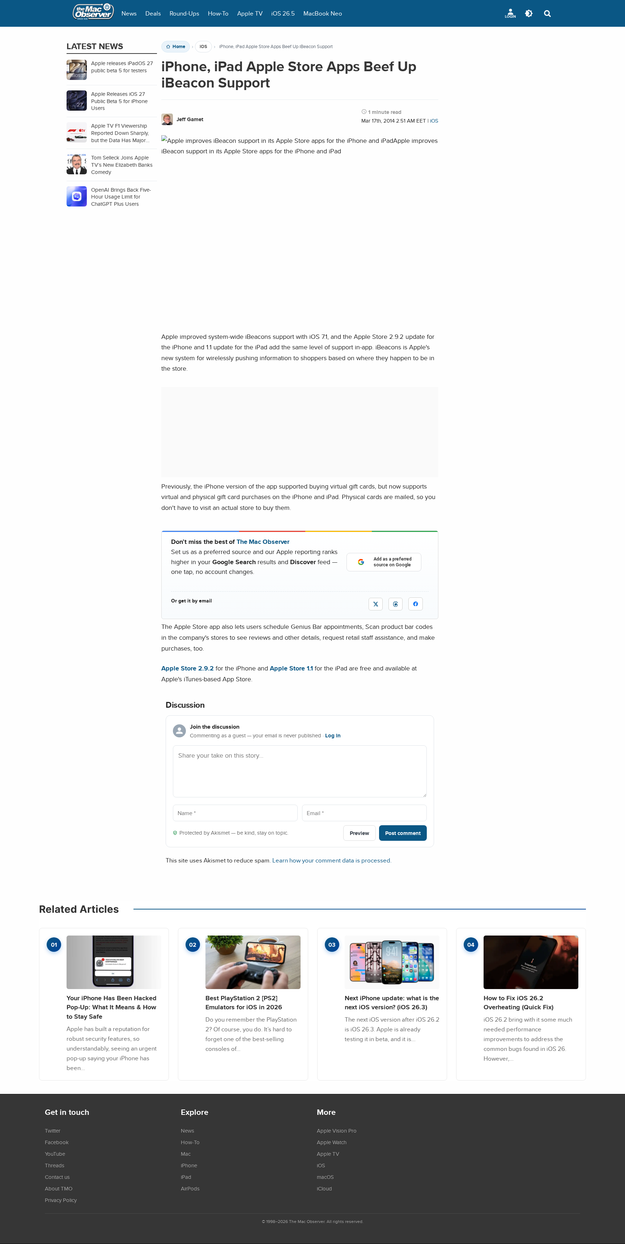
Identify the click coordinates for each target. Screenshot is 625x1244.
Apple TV (250, 13)
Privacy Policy (61, 1200)
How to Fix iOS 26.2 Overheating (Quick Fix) (518, 1002)
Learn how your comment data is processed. (332, 860)
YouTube (55, 1154)
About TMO (58, 1188)
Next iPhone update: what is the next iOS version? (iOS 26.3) (392, 1002)
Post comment (403, 833)
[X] (376, 604)
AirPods (190, 1188)
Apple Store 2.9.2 (187, 668)
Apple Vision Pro (337, 1130)
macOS (325, 1177)
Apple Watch (331, 1142)
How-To (218, 13)
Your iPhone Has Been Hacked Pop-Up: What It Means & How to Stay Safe (112, 1007)
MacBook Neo (322, 13)
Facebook (57, 1142)
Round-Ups (184, 13)
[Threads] (395, 604)
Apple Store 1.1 (291, 668)
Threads (54, 1165)
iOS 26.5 (283, 13)
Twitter (52, 1130)
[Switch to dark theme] (529, 13)
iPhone (189, 1165)
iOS (203, 46)
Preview (359, 833)
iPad (186, 1177)
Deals (153, 13)
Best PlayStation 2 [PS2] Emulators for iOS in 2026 (243, 1002)
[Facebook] (415, 603)
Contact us (57, 1177)
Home (179, 46)
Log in (333, 736)
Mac (186, 1154)
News (129, 13)
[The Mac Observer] (93, 13)
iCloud (324, 1188)
